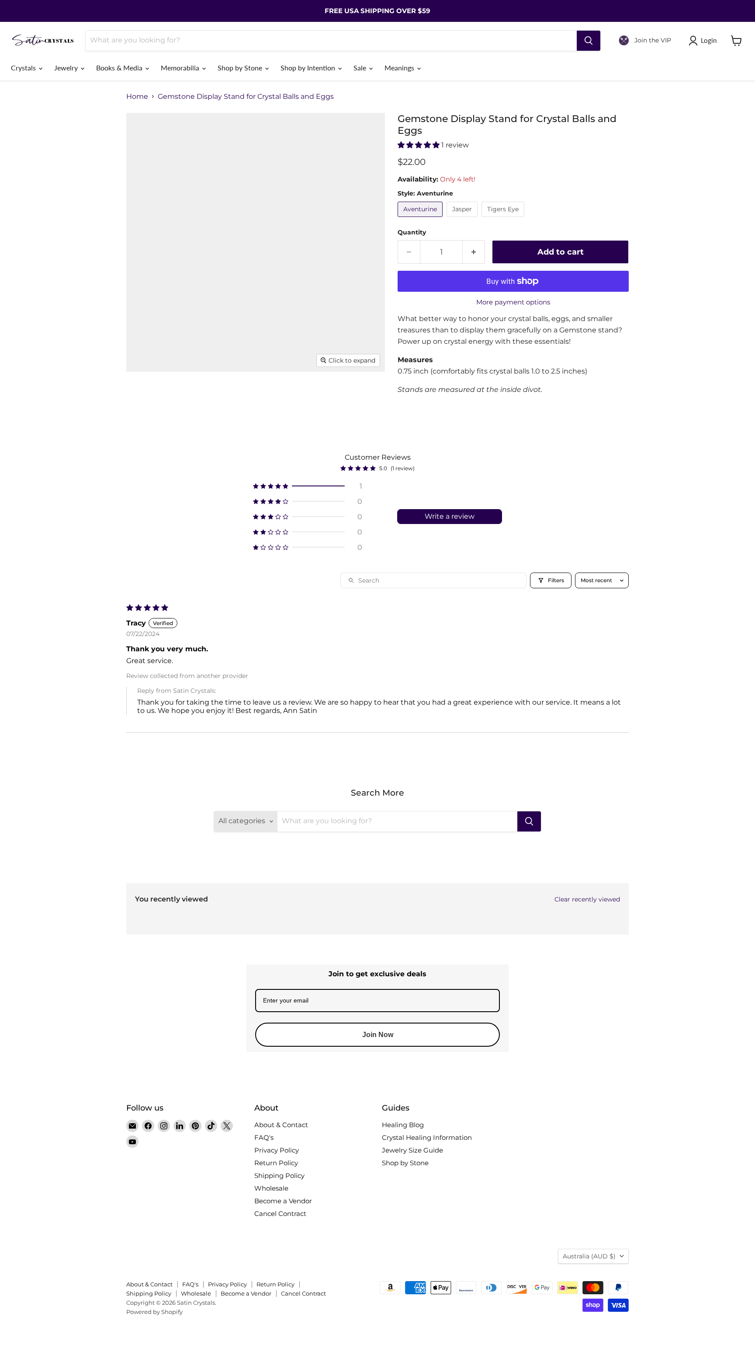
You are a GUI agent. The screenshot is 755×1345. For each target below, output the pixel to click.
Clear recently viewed (587, 899)
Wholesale (271, 1188)
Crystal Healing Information (427, 1137)
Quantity (412, 232)
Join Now (377, 1034)
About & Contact (281, 1125)
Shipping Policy (279, 1175)
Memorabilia (181, 67)
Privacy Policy (276, 1150)
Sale (360, 67)
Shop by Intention (309, 67)
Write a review (449, 516)
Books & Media (120, 67)
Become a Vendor (283, 1201)
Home (137, 97)
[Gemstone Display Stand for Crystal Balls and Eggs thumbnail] (142, 397)
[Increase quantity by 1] (474, 252)
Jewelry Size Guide (412, 1150)
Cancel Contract (280, 1213)
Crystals (24, 67)
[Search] (588, 41)
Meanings (400, 67)
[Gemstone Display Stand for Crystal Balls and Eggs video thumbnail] (222, 397)
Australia (589, 1256)
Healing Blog (403, 1125)
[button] (419, 145)
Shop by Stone (241, 67)
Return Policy (276, 1163)
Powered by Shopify (154, 1311)
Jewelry (67, 67)
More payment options (513, 302)
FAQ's (264, 1137)
